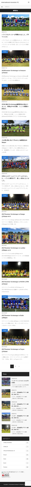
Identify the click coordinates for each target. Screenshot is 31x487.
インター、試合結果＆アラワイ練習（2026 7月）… (20, 393)
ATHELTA (15, 446)
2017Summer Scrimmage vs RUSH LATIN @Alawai (15, 283)
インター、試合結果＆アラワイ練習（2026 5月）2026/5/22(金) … (19, 421)
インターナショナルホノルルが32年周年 (20, 381)
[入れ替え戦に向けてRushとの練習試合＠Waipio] (15, 128)
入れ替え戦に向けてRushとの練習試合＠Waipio (14, 141)
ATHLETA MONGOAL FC (15, 450)
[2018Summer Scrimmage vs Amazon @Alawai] (15, 58)
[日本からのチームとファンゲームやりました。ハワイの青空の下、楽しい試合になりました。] (15, 164)
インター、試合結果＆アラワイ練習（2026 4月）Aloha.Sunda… (19, 432)
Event (15, 463)
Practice (15, 467)
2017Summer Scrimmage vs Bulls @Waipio (13, 316)
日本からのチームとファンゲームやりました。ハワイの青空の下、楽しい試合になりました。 (15, 178)
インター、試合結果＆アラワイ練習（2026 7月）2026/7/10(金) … (19, 397)
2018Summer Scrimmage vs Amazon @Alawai (14, 71)
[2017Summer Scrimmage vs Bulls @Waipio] (15, 303)
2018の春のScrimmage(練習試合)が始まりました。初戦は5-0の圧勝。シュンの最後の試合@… (15, 106)
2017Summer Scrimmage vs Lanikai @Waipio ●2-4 (13, 249)
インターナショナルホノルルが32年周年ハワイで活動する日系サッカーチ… (20, 385)
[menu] (28, 2)
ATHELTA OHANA (15, 442)
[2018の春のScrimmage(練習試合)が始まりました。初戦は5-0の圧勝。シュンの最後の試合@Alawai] (15, 92)
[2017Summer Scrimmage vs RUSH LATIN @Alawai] (15, 270)
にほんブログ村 (5, 473)
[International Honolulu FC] (13, 2)
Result (4, 15)
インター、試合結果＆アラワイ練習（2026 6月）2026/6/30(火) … (19, 409)
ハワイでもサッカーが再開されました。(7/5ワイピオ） (15, 36)
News (15, 459)
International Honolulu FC (14, 484)
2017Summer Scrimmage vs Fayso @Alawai (13, 350)
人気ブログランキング (6, 477)
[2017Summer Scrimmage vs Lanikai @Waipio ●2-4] (15, 236)
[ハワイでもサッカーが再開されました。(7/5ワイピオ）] (15, 22)
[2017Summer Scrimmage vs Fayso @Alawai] (15, 337)
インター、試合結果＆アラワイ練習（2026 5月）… (20, 416)
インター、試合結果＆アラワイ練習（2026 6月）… (20, 405)
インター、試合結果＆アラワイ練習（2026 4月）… (20, 428)
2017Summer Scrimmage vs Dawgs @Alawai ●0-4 (13, 215)
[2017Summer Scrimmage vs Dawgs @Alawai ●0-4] (15, 202)
